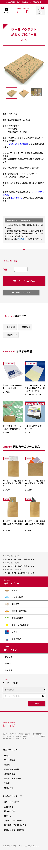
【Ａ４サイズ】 (16, 197)
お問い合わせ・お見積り (14, 829)
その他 (14, 631)
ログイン (7, 816)
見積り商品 (16, 639)
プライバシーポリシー (13, 820)
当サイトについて (11, 802)
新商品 (8, 663)
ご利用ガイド (22, 239)
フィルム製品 (17, 597)
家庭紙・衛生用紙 (19, 611)
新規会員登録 (9, 811)
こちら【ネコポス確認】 (18, 143)
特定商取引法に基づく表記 (15, 825)
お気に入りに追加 (22, 292)
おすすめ (8, 656)
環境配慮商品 (17, 618)
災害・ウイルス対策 (20, 625)
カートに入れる (26, 280)
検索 (37, 703)
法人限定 (8, 670)
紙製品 (25, 327)
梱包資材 (10, 334)
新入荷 (10, 327)
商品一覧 (10, 556)
